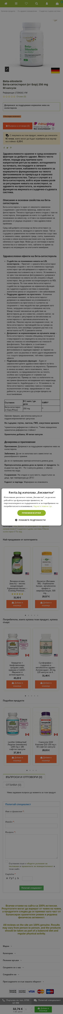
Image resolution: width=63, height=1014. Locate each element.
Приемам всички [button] (31, 513)
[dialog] (31, 507)
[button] (31, 520)
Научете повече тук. (42, 506)
